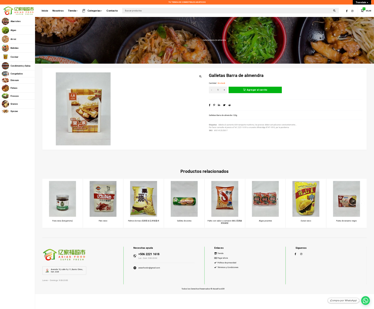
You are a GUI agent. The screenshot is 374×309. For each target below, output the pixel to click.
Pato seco (103, 221)
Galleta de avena (184, 221)
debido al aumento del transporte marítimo (236, 125)
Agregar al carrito (257, 89)
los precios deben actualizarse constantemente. (275, 125)
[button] (365, 300)
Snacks (195, 40)
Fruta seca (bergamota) (62, 221)
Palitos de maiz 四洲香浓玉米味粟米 (143, 221)
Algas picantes (265, 221)
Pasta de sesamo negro (346, 221)
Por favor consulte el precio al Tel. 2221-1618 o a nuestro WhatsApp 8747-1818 (242, 127)
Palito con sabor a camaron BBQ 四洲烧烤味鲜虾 (225, 222)
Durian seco (306, 221)
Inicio (185, 40)
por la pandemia (282, 127)
